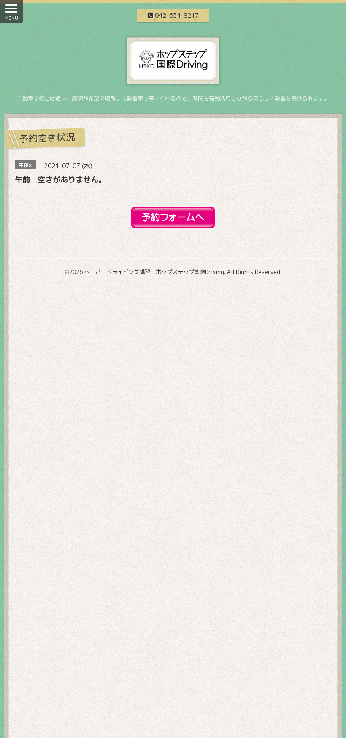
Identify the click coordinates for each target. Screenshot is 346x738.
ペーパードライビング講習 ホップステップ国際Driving (154, 272)
